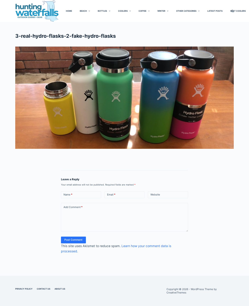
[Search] (232, 11)
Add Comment (73, 207)
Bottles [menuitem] (102, 11)
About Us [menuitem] (60, 289)
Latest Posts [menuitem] (215, 11)
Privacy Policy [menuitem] (24, 289)
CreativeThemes (176, 292)
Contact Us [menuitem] (43, 289)
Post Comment (73, 239)
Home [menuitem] (69, 11)
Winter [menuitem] (161, 11)
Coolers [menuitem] (123, 11)
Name (68, 194)
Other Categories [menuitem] (186, 11)
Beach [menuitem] (83, 11)
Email (111, 194)
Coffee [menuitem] (142, 11)
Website (155, 194)
